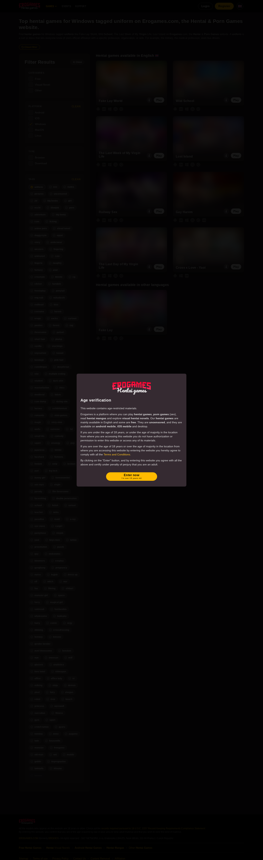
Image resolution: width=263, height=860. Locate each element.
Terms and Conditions (117, 454)
